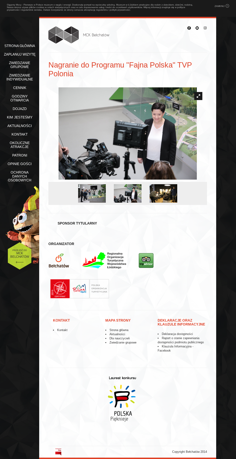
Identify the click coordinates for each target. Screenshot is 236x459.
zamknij (219, 6)
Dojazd (20, 109)
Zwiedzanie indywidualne (19, 77)
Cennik (19, 88)
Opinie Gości (20, 164)
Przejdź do (19, 253)
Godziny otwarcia (19, 98)
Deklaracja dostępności (177, 334)
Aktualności (19, 126)
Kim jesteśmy (19, 117)
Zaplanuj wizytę (19, 54)
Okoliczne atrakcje (20, 145)
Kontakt (20, 134)
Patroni (19, 155)
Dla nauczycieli (119, 338)
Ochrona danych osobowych (19, 176)
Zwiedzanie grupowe (19, 65)
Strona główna (19, 46)
